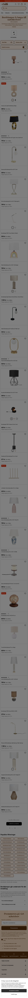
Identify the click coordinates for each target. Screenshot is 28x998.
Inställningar (14, 994)
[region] (14, 988)
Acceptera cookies (14, 990)
